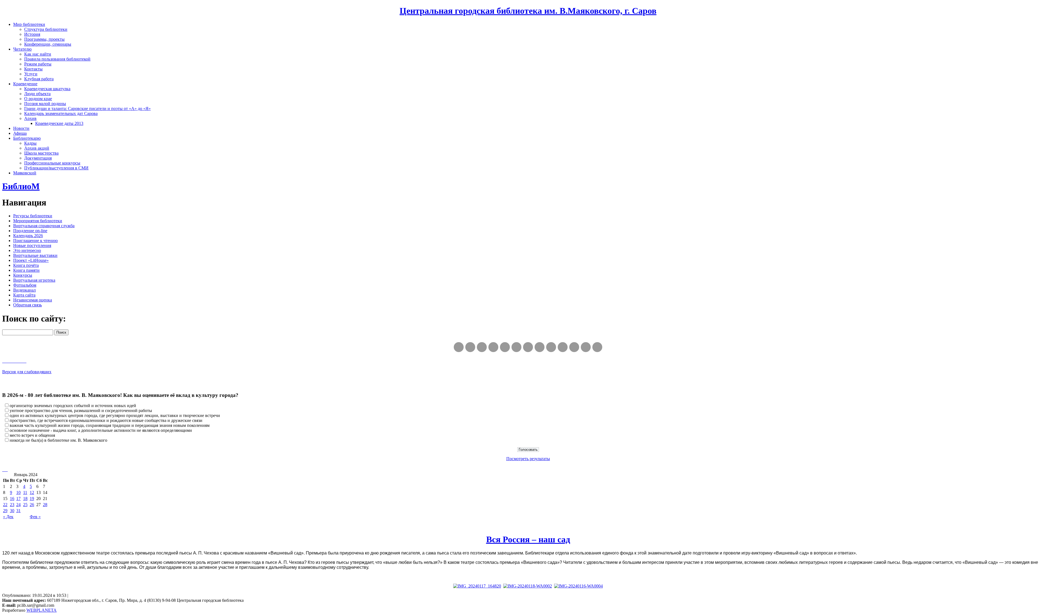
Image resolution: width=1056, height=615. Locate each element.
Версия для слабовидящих (26, 371)
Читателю (22, 49)
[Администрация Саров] (597, 347)
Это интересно (27, 250)
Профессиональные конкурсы (52, 163)
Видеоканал (24, 290)
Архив (30, 118)
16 (12, 498)
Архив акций (36, 148)
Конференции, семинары (47, 44)
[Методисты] (563, 347)
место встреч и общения (32, 435)
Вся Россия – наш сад (528, 539)
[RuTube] (482, 347)
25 (25, 504)
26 (32, 504)
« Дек (8, 516)
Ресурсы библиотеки (32, 215)
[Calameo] (574, 347)
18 (25, 498)
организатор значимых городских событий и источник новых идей (73, 405)
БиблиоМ (21, 186)
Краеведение (25, 83)
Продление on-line (30, 230)
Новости (21, 128)
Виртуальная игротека (34, 280)
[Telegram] (470, 347)
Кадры (30, 143)
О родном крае (38, 98)
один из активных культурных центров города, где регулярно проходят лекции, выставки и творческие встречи (115, 415)
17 (18, 498)
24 (18, 504)
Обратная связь (27, 305)
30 (12, 510)
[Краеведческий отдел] (505, 347)
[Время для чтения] (528, 347)
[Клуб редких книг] (539, 347)
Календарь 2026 (28, 235)
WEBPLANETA (41, 610)
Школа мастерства (41, 153)
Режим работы (37, 64)
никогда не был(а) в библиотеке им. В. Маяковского (58, 440)
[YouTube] (586, 347)
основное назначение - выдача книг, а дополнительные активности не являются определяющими (101, 430)
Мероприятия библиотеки (37, 220)
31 (18, 510)
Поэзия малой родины (45, 103)
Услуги (30, 74)
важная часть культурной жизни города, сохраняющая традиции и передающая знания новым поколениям (110, 425)
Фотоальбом (24, 285)
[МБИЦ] (493, 347)
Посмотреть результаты (528, 458)
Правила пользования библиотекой (57, 59)
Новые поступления (32, 245)
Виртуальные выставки (35, 255)
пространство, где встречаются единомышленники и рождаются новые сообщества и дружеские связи (106, 420)
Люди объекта (37, 93)
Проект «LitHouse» (31, 260)
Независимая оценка (32, 300)
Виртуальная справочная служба (44, 225)
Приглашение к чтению (35, 240)
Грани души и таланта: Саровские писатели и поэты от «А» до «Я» (87, 108)
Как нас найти (37, 54)
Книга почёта (26, 265)
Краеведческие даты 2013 (59, 123)
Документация (38, 158)
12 (32, 492)
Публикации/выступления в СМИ (56, 168)
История (32, 34)
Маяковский (24, 173)
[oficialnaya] (459, 347)
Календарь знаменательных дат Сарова (61, 113)
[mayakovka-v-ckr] (516, 347)
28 (45, 504)
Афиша (20, 133)
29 (5, 510)
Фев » (35, 516)
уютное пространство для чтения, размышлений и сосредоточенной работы (81, 410)
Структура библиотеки (45, 29)
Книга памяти (26, 270)
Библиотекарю (27, 138)
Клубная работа (39, 78)
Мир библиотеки (29, 24)
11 (25, 492)
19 (32, 498)
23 (12, 504)
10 (18, 492)
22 (5, 504)
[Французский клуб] (551, 347)
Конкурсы (22, 275)
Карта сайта (24, 295)
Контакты (33, 69)
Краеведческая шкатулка (47, 88)
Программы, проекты (44, 39)
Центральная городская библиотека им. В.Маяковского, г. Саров (528, 11)
